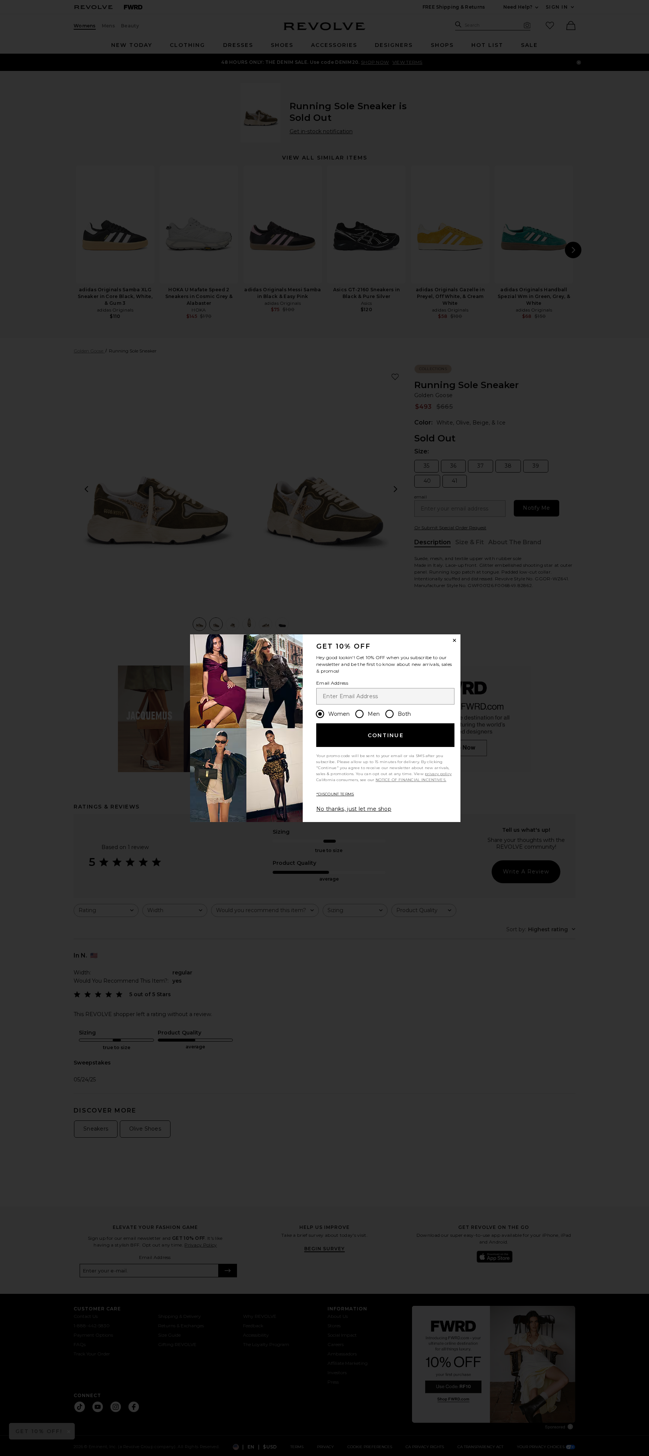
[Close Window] (454, 640)
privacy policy (438, 773)
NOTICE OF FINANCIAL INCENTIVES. (411, 779)
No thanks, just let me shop (353, 809)
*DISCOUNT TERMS (335, 794)
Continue (386, 735)
